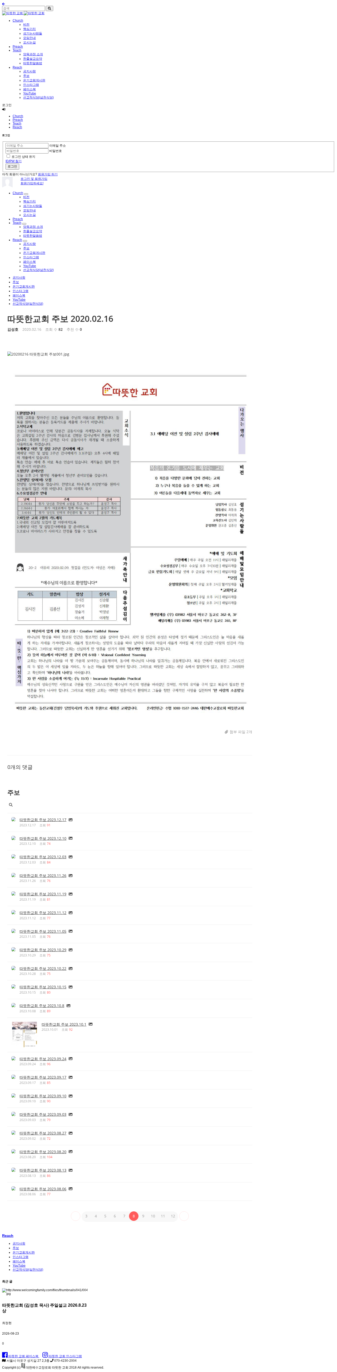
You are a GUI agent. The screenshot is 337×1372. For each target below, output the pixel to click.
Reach (17, 67)
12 (173, 1215)
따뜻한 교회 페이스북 (23, 1356)
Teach (17, 50)
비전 (26, 24)
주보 (26, 76)
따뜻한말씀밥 (32, 63)
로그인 (12, 166)
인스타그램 (31, 85)
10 (153, 1215)
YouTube (29, 93)
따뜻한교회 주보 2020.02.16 (60, 318)
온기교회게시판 (34, 80)
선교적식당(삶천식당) (38, 97)
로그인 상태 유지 (23, 157)
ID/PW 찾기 (14, 161)
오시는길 (29, 42)
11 (163, 1215)
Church (18, 20)
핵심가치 (29, 29)
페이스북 (29, 89)
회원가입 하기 (48, 174)
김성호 (12, 329)
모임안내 (29, 38)
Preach (18, 46)
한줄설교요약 (32, 59)
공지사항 (29, 71)
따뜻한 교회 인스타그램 (65, 1356)
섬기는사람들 (32, 33)
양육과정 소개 (33, 54)
